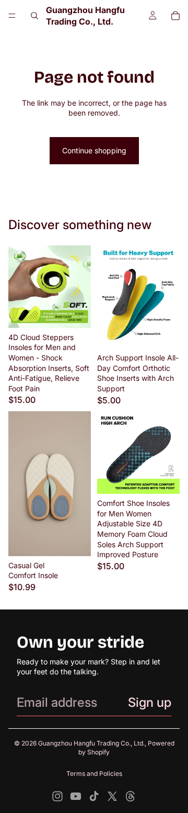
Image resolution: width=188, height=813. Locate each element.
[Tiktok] (94, 796)
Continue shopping (94, 150)
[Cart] (175, 15)
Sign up (149, 702)
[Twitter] (112, 796)
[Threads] (130, 796)
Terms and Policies (94, 773)
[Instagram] (57, 796)
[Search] (34, 15)
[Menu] (12, 16)
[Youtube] (75, 796)
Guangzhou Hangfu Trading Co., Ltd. (91, 743)
